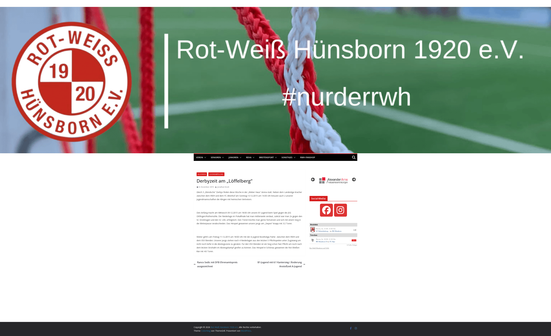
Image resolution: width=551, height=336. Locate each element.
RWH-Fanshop (307, 157)
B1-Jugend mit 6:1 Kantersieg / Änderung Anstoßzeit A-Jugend (280, 264)
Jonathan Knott (223, 187)
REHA (248, 157)
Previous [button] (313, 180)
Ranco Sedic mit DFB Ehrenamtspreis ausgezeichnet (217, 264)
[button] (204, 157)
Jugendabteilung (216, 174)
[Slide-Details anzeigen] (333, 180)
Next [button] (354, 180)
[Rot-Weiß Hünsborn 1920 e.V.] (275, 8)
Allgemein (202, 174)
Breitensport (266, 157)
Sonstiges (287, 157)
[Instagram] (340, 210)
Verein (199, 157)
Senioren (216, 157)
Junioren (233, 157)
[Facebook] (326, 210)
